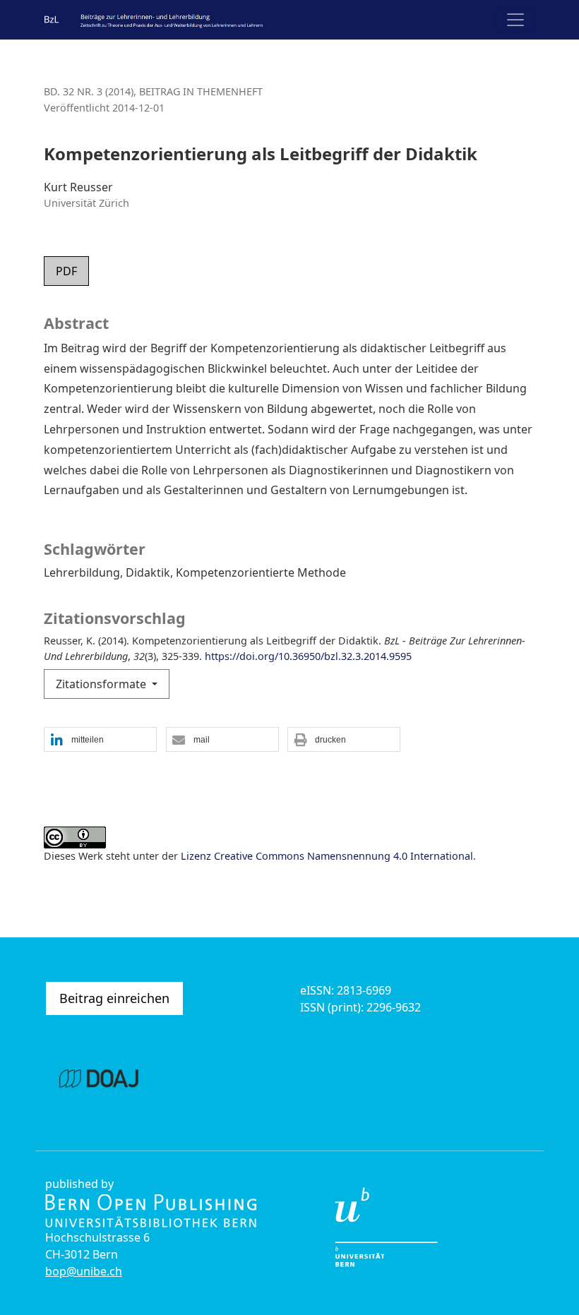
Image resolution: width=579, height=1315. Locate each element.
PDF (66, 271)
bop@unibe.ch (83, 1271)
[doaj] (99, 1075)
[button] (100, 740)
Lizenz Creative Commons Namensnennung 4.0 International (327, 856)
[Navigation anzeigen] (515, 20)
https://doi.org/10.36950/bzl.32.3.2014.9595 (308, 656)
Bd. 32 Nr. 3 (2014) (88, 91)
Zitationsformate (102, 684)
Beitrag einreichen (114, 998)
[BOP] (151, 1209)
